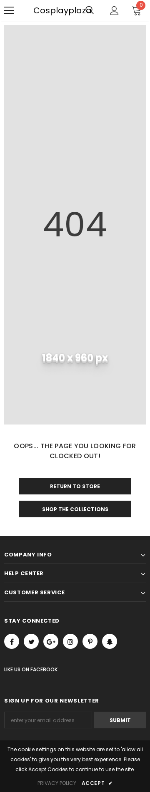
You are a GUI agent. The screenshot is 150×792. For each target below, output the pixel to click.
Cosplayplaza (37, 10)
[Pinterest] (90, 641)
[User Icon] (114, 10)
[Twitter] (31, 641)
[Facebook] (11, 641)
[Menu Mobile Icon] (9, 10)
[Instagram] (70, 641)
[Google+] (50, 641)
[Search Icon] (89, 10)
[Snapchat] (109, 641)
